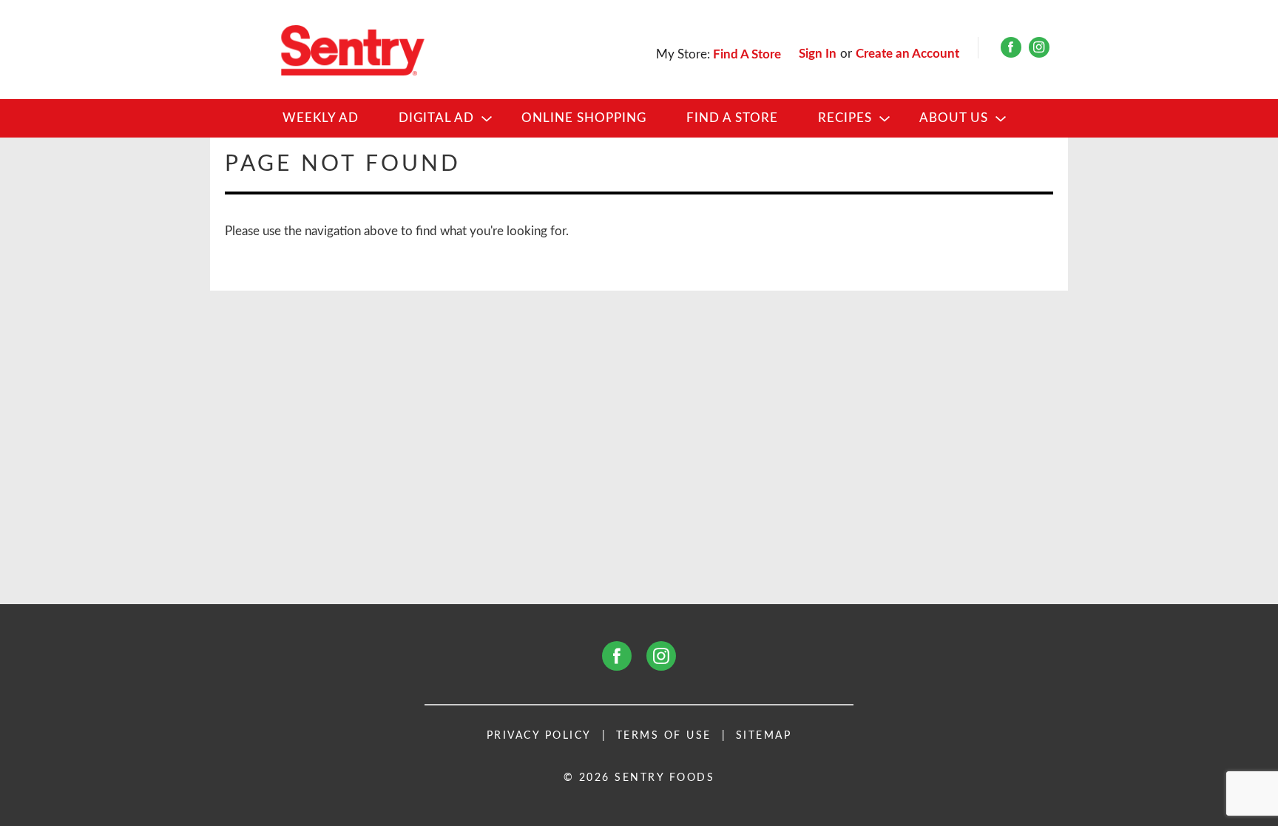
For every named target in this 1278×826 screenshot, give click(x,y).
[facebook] (1011, 50)
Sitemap (764, 736)
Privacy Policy (539, 736)
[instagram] (1039, 50)
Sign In (817, 53)
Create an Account (907, 53)
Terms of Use (663, 736)
